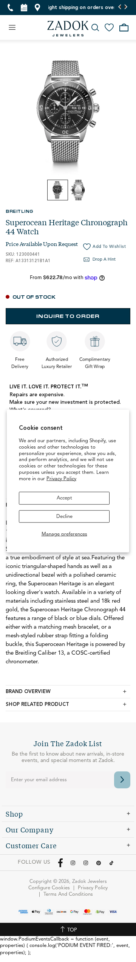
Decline (64, 516)
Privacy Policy (61, 478)
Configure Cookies (49, 888)
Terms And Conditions (68, 894)
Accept (64, 498)
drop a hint (104, 260)
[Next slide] (125, 7)
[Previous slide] (120, 7)
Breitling (20, 211)
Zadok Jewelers (68, 29)
